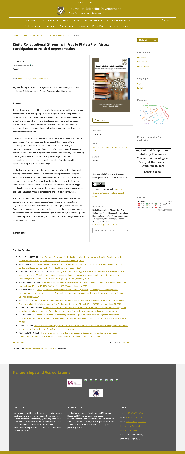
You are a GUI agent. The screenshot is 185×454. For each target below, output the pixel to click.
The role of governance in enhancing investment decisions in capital (69, 333)
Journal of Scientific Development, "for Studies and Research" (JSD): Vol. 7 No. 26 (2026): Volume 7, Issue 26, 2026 (71, 259)
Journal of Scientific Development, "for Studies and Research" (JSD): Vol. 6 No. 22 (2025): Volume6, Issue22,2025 (73, 304)
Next (124, 343)
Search (167, 20)
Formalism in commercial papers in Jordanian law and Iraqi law (61, 325)
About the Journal (48, 20)
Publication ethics (71, 20)
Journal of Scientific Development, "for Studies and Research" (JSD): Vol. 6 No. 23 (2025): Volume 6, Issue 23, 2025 (72, 320)
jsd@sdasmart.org (134, 417)
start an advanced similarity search (39, 349)
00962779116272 (135, 413)
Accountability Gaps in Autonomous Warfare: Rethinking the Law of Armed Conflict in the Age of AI (84, 307)
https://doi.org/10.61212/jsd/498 (33, 79)
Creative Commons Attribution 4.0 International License (108, 192)
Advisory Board (66, 26)
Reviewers (83, 26)
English (140, 88)
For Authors (142, 61)
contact (126, 26)
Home (15, 35)
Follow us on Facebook (130, 426)
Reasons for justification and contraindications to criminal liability (61, 264)
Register (81, 2)
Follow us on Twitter (129, 430)
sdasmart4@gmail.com (136, 421)
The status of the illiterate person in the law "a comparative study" (69, 282)
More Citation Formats (104, 230)
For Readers (142, 57)
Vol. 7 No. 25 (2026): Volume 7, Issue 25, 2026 (50, 35)
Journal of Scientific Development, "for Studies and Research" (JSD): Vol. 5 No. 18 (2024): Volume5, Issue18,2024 (71, 295)
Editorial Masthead (93, 20)
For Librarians (143, 66)
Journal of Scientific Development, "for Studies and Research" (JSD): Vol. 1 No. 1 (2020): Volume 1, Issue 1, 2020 (71, 266)
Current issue (29, 20)
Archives (25, 35)
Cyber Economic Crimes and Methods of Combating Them (64, 257)
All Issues (113, 26)
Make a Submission (147, 40)
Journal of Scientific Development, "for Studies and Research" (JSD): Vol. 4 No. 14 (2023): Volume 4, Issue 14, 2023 (73, 284)
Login (90, 2)
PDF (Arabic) (102, 120)
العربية (140, 83)
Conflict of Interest (33, 26)
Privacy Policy (98, 26)
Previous (20, 342)
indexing (51, 26)
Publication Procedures (117, 20)
